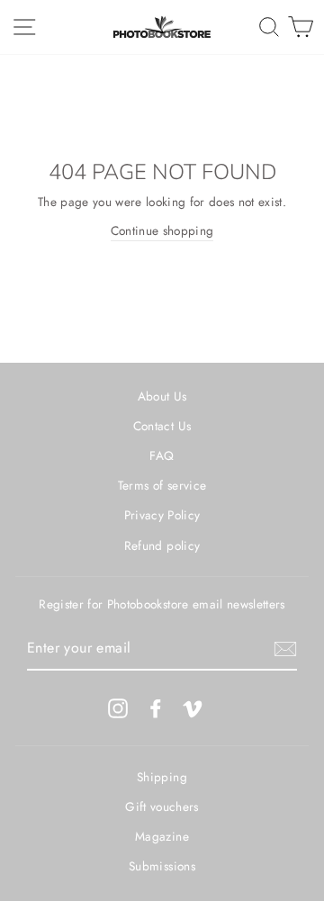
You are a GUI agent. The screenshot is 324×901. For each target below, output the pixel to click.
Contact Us (162, 426)
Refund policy (162, 545)
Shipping (162, 777)
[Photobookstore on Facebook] (156, 708)
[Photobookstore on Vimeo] (192, 708)
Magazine (162, 836)
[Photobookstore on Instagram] (118, 708)
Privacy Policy (162, 515)
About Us (162, 396)
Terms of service (162, 485)
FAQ (161, 455)
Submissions (162, 866)
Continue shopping (162, 230)
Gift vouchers (161, 806)
